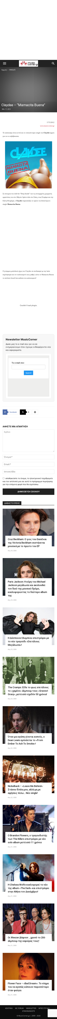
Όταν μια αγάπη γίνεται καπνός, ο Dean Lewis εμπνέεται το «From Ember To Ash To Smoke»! (26, 740)
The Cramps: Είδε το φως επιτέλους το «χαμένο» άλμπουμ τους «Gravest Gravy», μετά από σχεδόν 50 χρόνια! (28, 691)
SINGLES (12, 70)
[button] (4, 63)
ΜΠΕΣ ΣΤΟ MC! (44, 1008)
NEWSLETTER (31, 1008)
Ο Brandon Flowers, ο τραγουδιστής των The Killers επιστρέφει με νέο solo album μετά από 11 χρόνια (27, 839)
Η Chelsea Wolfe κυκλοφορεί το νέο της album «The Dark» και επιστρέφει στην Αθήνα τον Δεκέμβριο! (28, 888)
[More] (35, 412)
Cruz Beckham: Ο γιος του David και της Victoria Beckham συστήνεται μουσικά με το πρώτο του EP (27, 543)
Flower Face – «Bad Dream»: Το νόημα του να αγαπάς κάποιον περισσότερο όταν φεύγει (28, 987)
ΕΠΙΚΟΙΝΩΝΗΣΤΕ (28, 1011)
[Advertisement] (28, 30)
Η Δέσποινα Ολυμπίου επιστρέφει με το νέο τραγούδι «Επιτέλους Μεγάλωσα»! (28, 641)
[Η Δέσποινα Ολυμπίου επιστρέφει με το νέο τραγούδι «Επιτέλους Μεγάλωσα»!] (28, 626)
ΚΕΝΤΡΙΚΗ (9, 1008)
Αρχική (4, 70)
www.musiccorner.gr (47, 126)
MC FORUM (19, 1008)
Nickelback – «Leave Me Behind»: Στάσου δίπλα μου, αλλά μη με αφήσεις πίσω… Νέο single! (25, 789)
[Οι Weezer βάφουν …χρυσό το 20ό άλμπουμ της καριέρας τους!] (28, 922)
